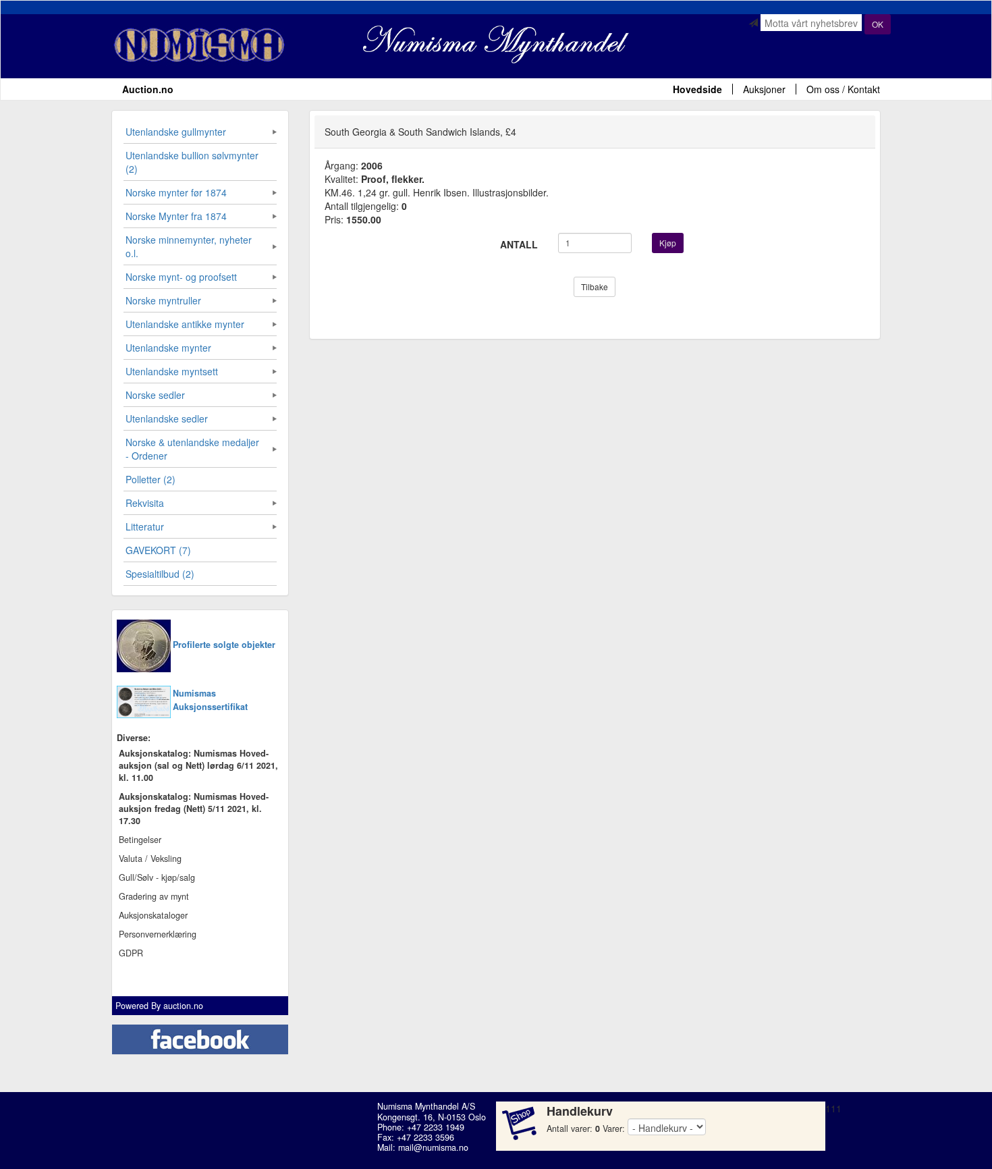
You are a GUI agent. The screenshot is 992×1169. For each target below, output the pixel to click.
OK (877, 24)
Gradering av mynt (154, 896)
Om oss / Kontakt (843, 89)
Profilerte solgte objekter (224, 644)
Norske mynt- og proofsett (181, 276)
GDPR (131, 953)
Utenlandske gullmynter (176, 131)
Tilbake (594, 286)
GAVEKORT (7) (158, 550)
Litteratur (145, 526)
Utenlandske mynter (168, 347)
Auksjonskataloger (153, 915)
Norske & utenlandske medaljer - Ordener (192, 448)
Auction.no (147, 89)
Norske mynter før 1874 (176, 192)
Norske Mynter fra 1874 (176, 216)
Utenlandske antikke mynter (185, 324)
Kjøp (667, 242)
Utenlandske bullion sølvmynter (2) (192, 161)
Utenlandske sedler (167, 418)
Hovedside (697, 89)
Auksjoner (764, 89)
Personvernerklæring (157, 934)
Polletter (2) (150, 479)
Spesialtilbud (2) (160, 573)
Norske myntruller (163, 300)
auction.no (183, 1006)
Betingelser (140, 840)
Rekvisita (145, 503)
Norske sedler (155, 395)
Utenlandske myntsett (172, 371)
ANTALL (519, 244)
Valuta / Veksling (150, 858)
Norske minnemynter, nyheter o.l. (189, 246)
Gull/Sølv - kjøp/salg (157, 877)
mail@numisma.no (433, 1147)
